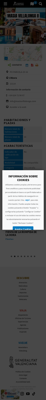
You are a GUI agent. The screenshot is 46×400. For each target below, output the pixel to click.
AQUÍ (27, 200)
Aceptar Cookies (23, 229)
